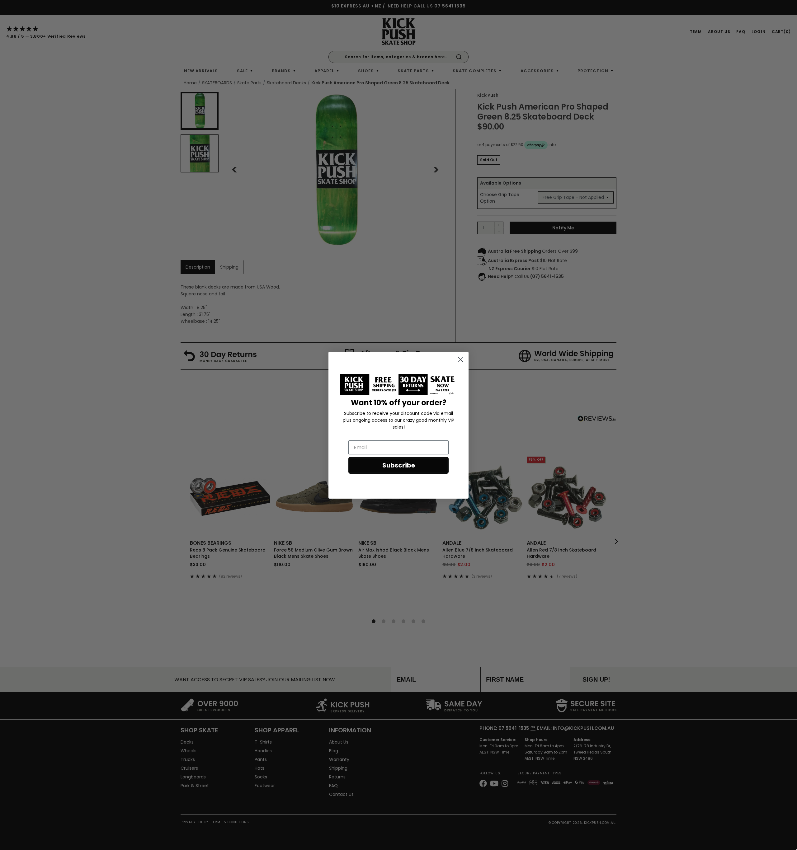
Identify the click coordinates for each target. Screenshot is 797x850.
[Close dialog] (460, 359)
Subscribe (398, 465)
